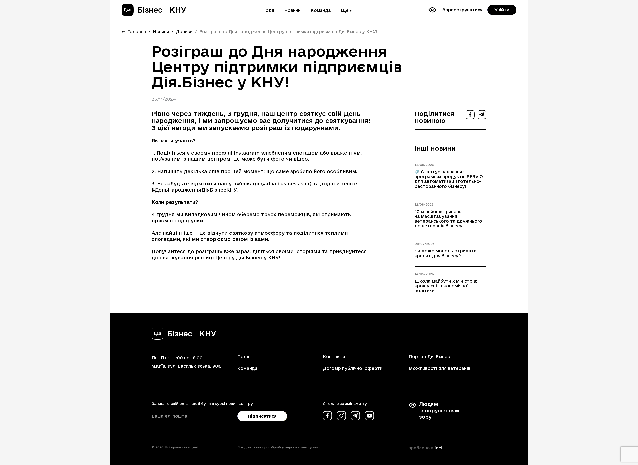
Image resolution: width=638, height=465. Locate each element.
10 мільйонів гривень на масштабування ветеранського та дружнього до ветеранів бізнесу (448, 218)
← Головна (134, 31)
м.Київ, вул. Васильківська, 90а (186, 366)
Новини (292, 10)
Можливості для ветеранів (439, 368)
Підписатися (262, 416)
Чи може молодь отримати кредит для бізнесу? (446, 253)
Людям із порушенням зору (439, 410)
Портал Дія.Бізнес (429, 356)
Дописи (184, 31)
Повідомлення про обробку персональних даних (278, 447)
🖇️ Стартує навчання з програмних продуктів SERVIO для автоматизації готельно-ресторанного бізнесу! (449, 179)
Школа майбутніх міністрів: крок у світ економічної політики (446, 286)
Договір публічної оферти (352, 368)
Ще (345, 10)
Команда (321, 10)
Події (268, 10)
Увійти (501, 9)
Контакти (334, 356)
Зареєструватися (462, 9)
